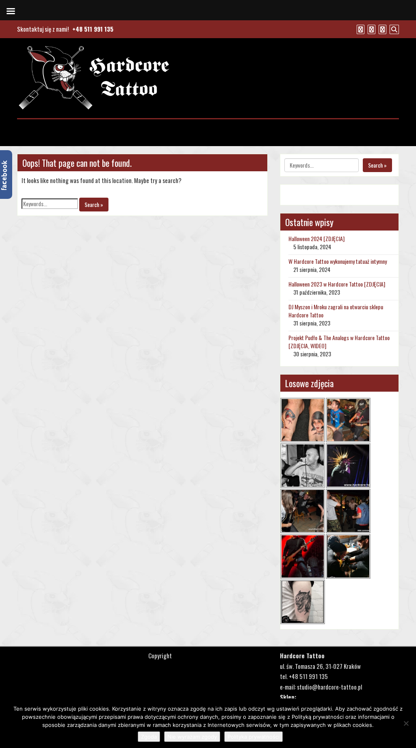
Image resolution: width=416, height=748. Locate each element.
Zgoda (149, 736)
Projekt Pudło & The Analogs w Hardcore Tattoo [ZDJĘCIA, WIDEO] (339, 341)
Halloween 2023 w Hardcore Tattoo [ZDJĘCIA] (336, 284)
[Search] (393, 28)
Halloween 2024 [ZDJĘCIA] (316, 238)
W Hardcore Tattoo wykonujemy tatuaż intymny (337, 261)
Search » (93, 204)
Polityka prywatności (254, 736)
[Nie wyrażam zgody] (406, 723)
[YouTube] (370, 28)
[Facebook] (359, 28)
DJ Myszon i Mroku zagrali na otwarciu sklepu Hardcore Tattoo (335, 310)
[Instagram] (381, 28)
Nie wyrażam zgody (192, 736)
